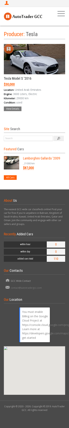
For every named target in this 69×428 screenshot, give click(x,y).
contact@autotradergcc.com (26, 287)
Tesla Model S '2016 (17, 78)
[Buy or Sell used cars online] (23, 16)
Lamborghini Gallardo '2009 (41, 158)
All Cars (10, 177)
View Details (12, 108)
